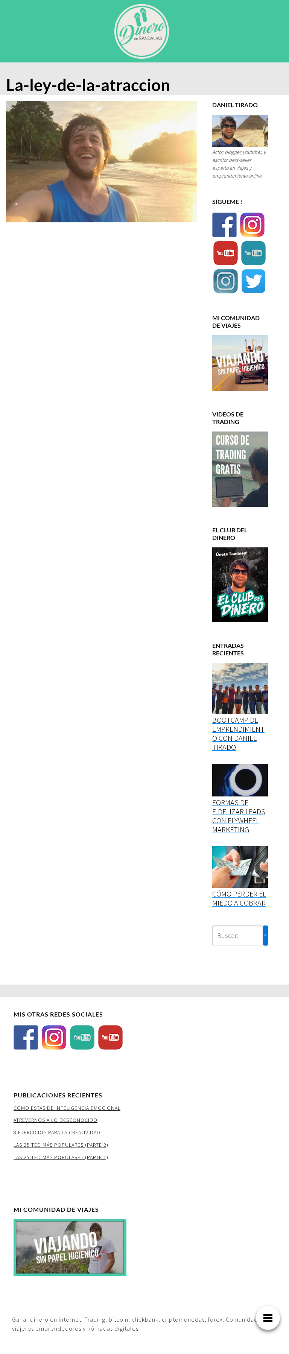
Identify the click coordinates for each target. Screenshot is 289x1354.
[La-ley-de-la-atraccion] (101, 164)
